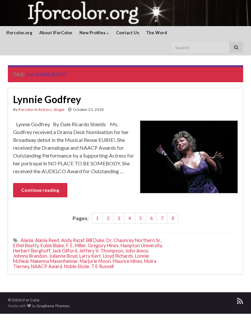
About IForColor (56, 32)
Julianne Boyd (63, 256)
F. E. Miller (76, 245)
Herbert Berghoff (31, 250)
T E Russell (102, 266)
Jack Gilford (64, 250)
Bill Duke (95, 240)
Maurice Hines (127, 261)
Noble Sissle (76, 266)
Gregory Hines (103, 245)
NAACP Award (46, 266)
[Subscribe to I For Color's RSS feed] (240, 300)
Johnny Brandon (30, 256)
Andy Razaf (72, 240)
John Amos (136, 250)
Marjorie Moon (95, 261)
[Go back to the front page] (125, 13)
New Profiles (93, 32)
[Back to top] (236, 319)
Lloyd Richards (118, 256)
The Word (156, 32)
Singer (59, 109)
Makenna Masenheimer (54, 261)
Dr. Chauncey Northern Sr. (133, 240)
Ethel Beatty (26, 245)
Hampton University (141, 245)
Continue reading (40, 190)
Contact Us (127, 32)
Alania (27, 240)
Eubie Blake (52, 245)
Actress (45, 109)
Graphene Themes (53, 305)
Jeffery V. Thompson (101, 250)
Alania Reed (47, 240)
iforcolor (26, 109)
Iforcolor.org (19, 32)
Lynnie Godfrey (47, 99)
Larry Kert (90, 256)
